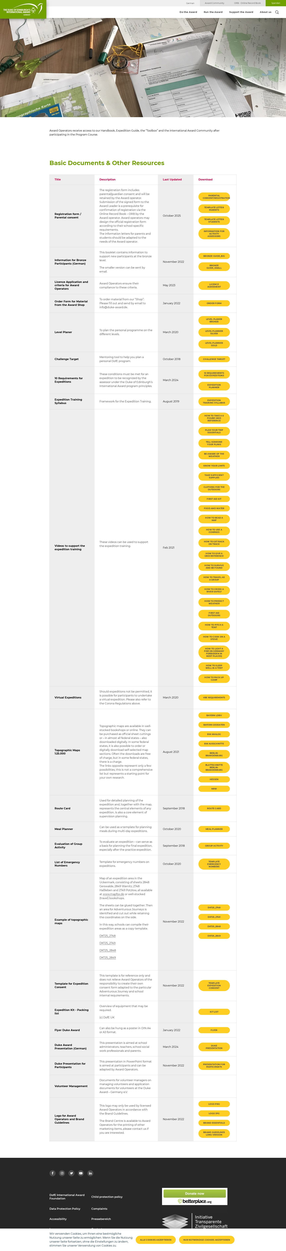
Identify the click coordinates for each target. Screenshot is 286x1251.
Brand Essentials (214, 1123)
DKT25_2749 (107, 943)
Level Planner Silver (214, 332)
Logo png (214, 1104)
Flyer (214, 1030)
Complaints (99, 1208)
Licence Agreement (214, 285)
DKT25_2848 (107, 950)
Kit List (214, 1012)
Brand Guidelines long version (214, 1133)
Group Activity (214, 846)
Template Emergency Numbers (214, 864)
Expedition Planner (214, 386)
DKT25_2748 (107, 935)
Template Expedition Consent (214, 985)
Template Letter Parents (214, 208)
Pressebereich (101, 1219)
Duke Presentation (214, 1046)
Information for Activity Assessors (214, 233)
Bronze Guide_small (214, 266)
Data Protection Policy (64, 1208)
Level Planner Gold (214, 344)
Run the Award (213, 12)
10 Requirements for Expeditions (214, 374)
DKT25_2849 (107, 957)
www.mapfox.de (113, 894)
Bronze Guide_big (214, 256)
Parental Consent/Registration (216, 196)
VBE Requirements (214, 697)
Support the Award (241, 12)
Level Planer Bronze (214, 320)
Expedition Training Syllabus (214, 401)
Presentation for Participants (214, 1065)
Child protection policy (106, 1196)
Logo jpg (214, 1113)
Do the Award (188, 12)
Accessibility (58, 1219)
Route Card (214, 808)
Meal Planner (214, 829)
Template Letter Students (214, 220)
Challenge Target (214, 359)
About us (265, 12)
